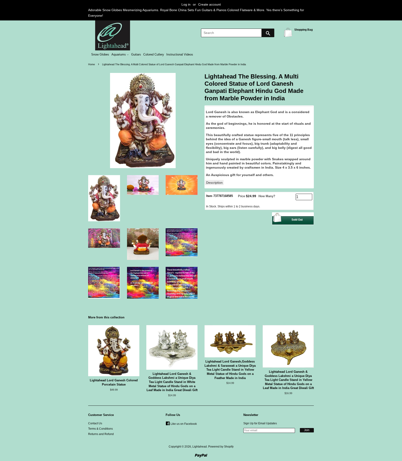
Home (91, 64)
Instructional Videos (179, 54)
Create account (209, 4)
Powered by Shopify (221, 446)
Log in (186, 4)
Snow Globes (100, 54)
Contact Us (95, 423)
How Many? (266, 196)
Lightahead (199, 446)
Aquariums (119, 54)
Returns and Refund (101, 434)
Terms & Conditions (100, 428)
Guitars (136, 54)
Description (214, 182)
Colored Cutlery (153, 54)
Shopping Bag (289, 32)
